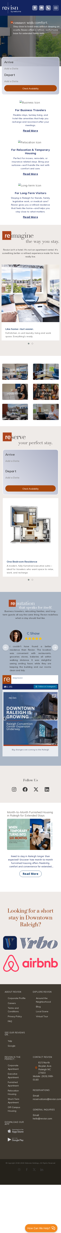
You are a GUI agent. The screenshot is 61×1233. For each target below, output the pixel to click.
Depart (9, 75)
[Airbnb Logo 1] (30, 956)
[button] (28, 343)
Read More (30, 130)
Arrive (9, 62)
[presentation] (6, 647)
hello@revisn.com (42, 1118)
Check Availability (31, 88)
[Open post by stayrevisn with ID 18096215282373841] (30, 719)
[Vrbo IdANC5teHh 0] (30, 935)
